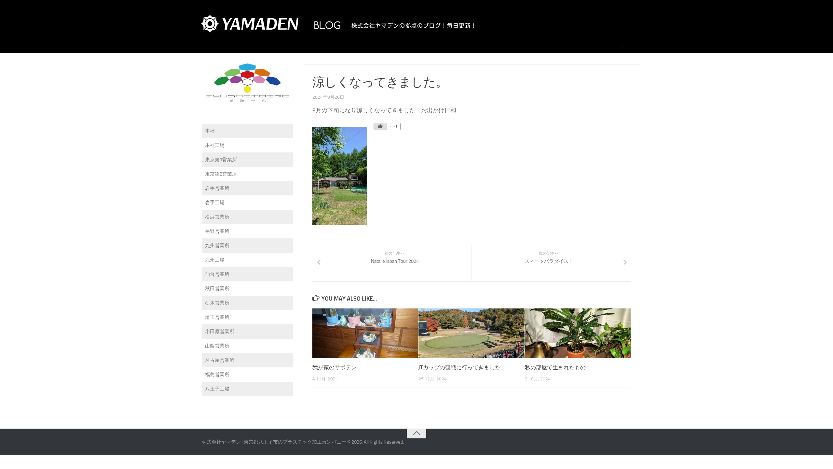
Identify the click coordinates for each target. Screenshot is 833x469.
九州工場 (215, 260)
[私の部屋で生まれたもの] (578, 333)
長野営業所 (217, 231)
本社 (210, 131)
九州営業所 (217, 246)
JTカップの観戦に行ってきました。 (462, 367)
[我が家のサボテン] (365, 333)
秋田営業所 (217, 288)
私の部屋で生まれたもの (555, 367)
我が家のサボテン (334, 367)
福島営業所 (217, 374)
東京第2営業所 (221, 174)
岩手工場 (215, 203)
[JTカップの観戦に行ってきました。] (471, 333)
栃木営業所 (217, 303)
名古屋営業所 (219, 360)
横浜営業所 (217, 217)
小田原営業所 (219, 331)
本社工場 (215, 145)
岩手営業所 (217, 188)
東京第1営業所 (221, 160)
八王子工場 (217, 389)
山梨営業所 (217, 346)
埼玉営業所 (217, 317)
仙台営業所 (217, 274)
